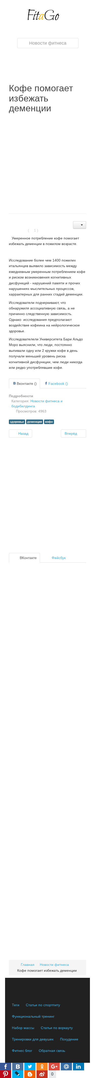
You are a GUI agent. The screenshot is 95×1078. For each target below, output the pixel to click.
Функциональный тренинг (33, 1016)
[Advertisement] (47, 163)
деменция (34, 422)
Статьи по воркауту (57, 1028)
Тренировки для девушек (32, 1039)
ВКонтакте (28, 558)
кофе (49, 422)
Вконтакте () (27, 383)
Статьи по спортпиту (43, 1005)
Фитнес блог (22, 1051)
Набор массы (23, 1028)
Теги (15, 1005)
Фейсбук (58, 558)
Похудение (69, 1039)
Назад (22, 433)
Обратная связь (52, 1051)
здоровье (17, 422)
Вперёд (71, 433)
